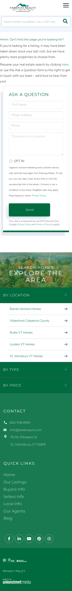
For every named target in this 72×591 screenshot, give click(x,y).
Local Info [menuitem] (12, 503)
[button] (65, 22)
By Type (11, 370)
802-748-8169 (20, 422)
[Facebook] (9, 539)
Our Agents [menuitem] (14, 511)
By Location (16, 295)
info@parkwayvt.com (26, 430)
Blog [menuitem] (7, 518)
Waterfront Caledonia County (29, 321)
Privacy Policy (39, 195)
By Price (12, 385)
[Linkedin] (19, 539)
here (65, 64)
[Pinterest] (39, 539)
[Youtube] (29, 539)
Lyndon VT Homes (22, 344)
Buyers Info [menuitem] (14, 489)
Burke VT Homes (21, 332)
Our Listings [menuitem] (14, 482)
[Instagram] (49, 539)
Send (30, 210)
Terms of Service (44, 224)
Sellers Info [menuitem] (13, 496)
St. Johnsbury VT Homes (26, 356)
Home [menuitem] (9, 474)
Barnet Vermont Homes (25, 309)
